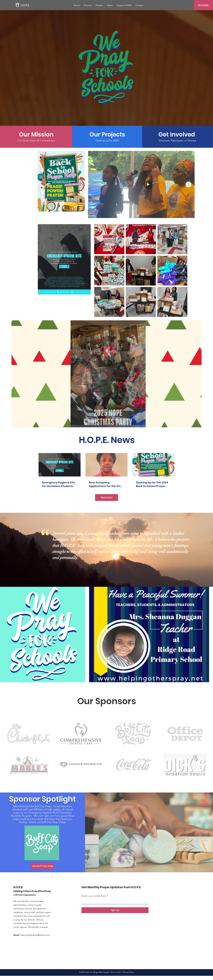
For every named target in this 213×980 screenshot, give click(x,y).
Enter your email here (93, 896)
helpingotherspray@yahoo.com (35, 935)
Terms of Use (115, 972)
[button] (198, 424)
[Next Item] (188, 184)
